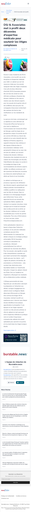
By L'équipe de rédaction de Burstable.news (10, 49)
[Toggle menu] (28, 3)
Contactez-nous (5, 498)
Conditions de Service (21, 496)
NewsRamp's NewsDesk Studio (22, 507)
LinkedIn (21, 382)
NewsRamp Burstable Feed (9, 12)
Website (12, 382)
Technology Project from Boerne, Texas (17, 509)
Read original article (9, 330)
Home (2, 12)
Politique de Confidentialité (7, 496)
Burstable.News (7, 369)
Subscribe (15, 482)
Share (8, 57)
